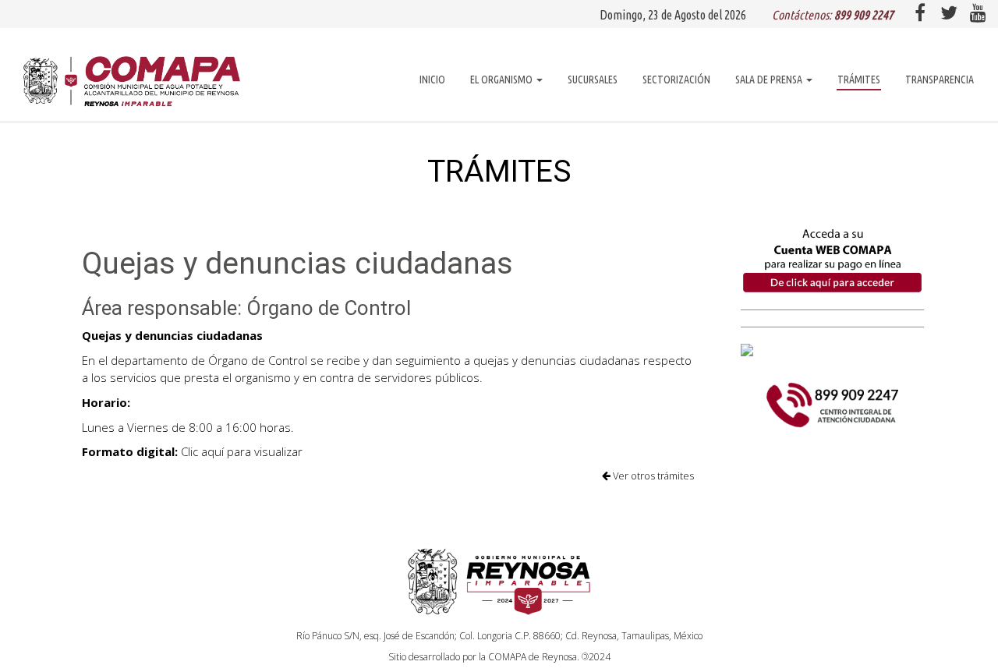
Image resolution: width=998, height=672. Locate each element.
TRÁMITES (858, 79)
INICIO (432, 79)
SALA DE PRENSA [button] (770, 79)
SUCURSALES (593, 79)
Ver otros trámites (652, 476)
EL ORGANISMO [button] (502, 79)
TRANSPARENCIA (939, 79)
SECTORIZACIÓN (676, 79)
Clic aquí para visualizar (242, 451)
